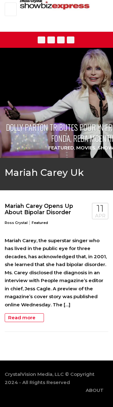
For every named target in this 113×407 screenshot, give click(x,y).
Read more (22, 318)
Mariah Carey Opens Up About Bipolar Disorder (39, 209)
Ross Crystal (16, 222)
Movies (85, 148)
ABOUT (95, 390)
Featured (61, 148)
